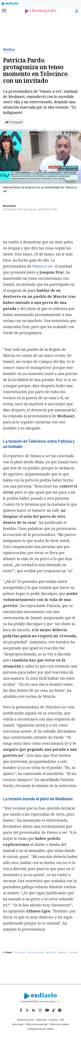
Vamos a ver (42, 266)
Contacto (53, 1020)
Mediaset (51, 952)
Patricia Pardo (36, 952)
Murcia (62, 952)
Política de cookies (59, 1024)
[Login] (76, 10)
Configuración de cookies (40, 1029)
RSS (62, 1020)
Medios (9, 49)
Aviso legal (17, 1024)
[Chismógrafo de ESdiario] (40, 11)
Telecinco (20, 952)
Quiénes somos (25, 1020)
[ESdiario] (10, 4)
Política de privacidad (36, 1024)
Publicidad (41, 1020)
